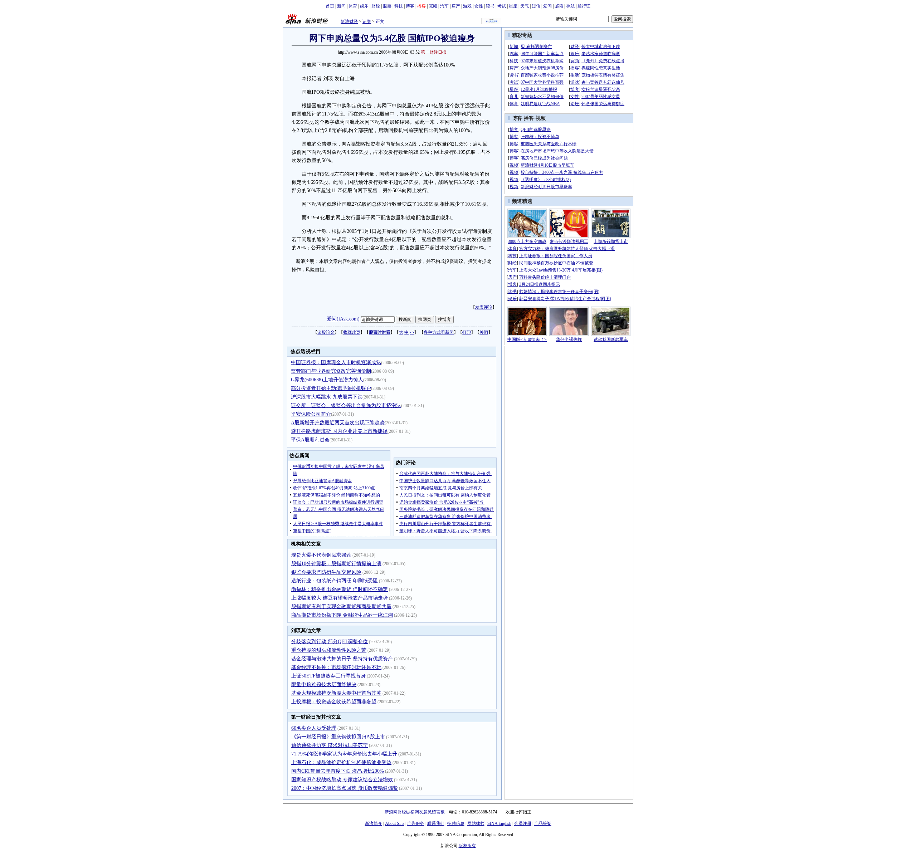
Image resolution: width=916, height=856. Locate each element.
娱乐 (364, 6)
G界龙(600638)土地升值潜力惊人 (327, 379)
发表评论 (483, 307)
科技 (398, 6)
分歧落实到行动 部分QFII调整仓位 (329, 641)
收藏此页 (351, 332)
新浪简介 (373, 823)
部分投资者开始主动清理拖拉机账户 (331, 388)
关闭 (483, 332)
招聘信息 (455, 823)
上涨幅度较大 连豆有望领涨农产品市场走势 (339, 598)
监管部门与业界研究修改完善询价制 (331, 371)
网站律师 (475, 823)
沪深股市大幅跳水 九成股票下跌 (326, 397)
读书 (490, 6)
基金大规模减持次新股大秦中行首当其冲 (336, 693)
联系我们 (435, 823)
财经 (375, 6)
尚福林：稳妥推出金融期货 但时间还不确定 (339, 589)
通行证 (584, 6)
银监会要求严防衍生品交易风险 (326, 572)
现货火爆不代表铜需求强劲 (321, 555)
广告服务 (415, 823)
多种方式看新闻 (439, 332)
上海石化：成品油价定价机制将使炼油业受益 (341, 762)
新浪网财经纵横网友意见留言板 (415, 812)
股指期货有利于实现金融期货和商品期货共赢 (341, 606)
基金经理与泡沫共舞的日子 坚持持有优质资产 (342, 658)
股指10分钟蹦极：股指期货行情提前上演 (336, 563)
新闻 (341, 6)
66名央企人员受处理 (313, 728)
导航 (570, 6)
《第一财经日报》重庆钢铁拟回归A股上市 (338, 736)
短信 (536, 6)
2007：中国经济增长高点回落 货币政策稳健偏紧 (344, 788)
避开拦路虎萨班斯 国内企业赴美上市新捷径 (339, 431)
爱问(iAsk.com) (343, 319)
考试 (501, 6)
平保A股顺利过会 (310, 439)
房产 (456, 6)
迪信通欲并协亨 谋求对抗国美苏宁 (329, 745)
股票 (387, 6)
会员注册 (522, 823)
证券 (366, 21)
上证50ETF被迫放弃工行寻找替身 (328, 676)
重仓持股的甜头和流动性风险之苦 (328, 650)
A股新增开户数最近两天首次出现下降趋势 (338, 422)
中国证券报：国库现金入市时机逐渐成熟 (336, 362)
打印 (466, 332)
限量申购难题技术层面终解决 (323, 684)
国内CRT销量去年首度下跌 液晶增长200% (337, 771)
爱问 (547, 6)
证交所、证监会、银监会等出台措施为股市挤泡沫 (346, 405)
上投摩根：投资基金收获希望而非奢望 (333, 701)
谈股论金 (326, 332)
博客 (410, 6)
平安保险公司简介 (311, 414)
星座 (513, 6)
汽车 (444, 6)
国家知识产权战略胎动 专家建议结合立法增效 (342, 779)
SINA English (499, 823)
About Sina (394, 823)
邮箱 (559, 6)
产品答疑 (542, 823)
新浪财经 (349, 21)
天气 (524, 6)
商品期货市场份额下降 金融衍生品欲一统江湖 (342, 615)
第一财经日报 (434, 52)
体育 (353, 6)
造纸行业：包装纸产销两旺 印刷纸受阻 (334, 580)
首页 (330, 6)
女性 (478, 6)
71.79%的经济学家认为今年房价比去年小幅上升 (344, 754)
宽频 (433, 6)
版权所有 (467, 845)
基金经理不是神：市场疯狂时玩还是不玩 (336, 667)
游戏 (467, 6)
